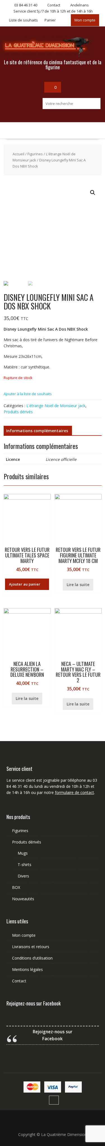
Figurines (35, 153)
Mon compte (84, 20)
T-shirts (24, 864)
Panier (50, 20)
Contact (19, 980)
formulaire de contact (74, 792)
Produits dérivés (18, 411)
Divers (23, 876)
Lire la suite (78, 584)
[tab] (37, 431)
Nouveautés (23, 898)
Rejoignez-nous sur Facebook (33, 1003)
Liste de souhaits (23, 20)
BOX (16, 887)
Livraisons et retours (30, 946)
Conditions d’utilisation (32, 958)
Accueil (18, 153)
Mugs (23, 853)
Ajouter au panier (24, 584)
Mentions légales (27, 969)
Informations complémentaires (37, 430)
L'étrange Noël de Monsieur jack (55, 405)
